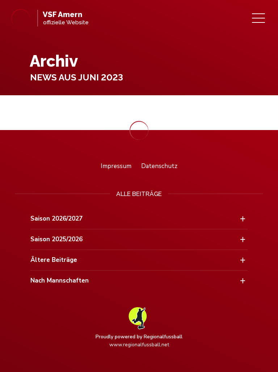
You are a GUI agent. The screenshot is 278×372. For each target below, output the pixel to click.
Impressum (116, 166)
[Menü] (258, 18)
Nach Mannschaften (59, 280)
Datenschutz (159, 166)
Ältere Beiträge (53, 260)
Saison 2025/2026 (56, 239)
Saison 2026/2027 (56, 218)
